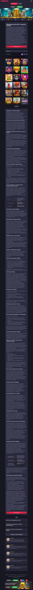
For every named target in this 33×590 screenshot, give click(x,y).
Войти (20, 3)
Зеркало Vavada (16, 46)
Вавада (19, 494)
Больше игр (16, 106)
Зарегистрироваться (14, 3)
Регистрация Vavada (16, 512)
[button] (0, 13)
